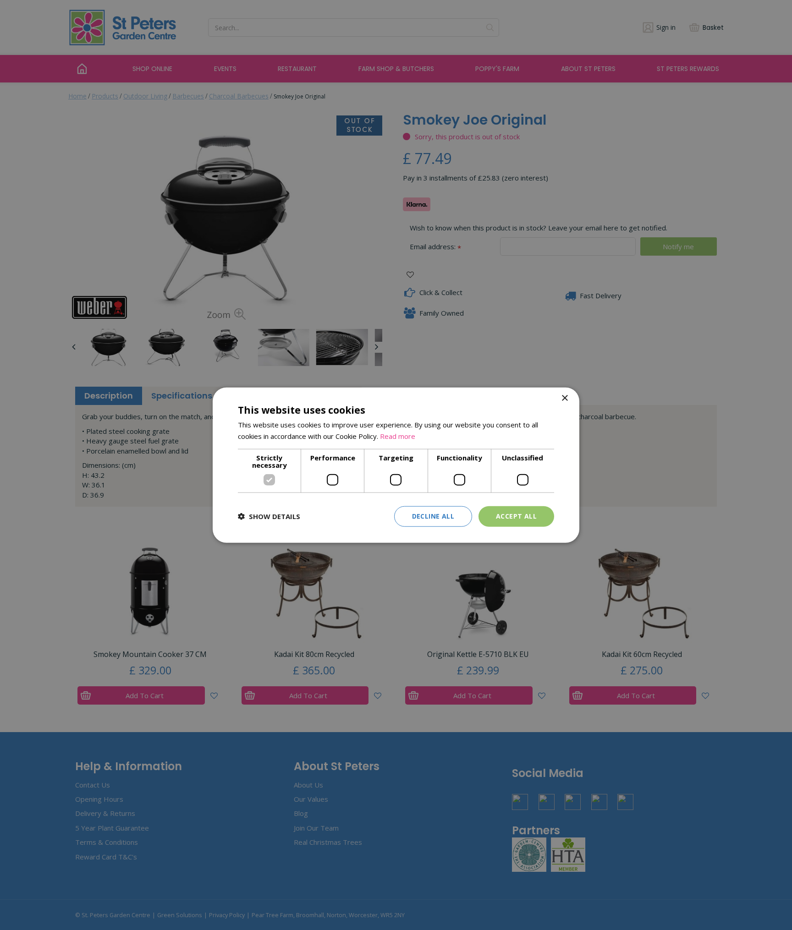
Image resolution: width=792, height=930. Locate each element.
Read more (397, 436)
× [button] (564, 398)
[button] (269, 516)
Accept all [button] (516, 516)
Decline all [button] (433, 516)
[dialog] (396, 465)
